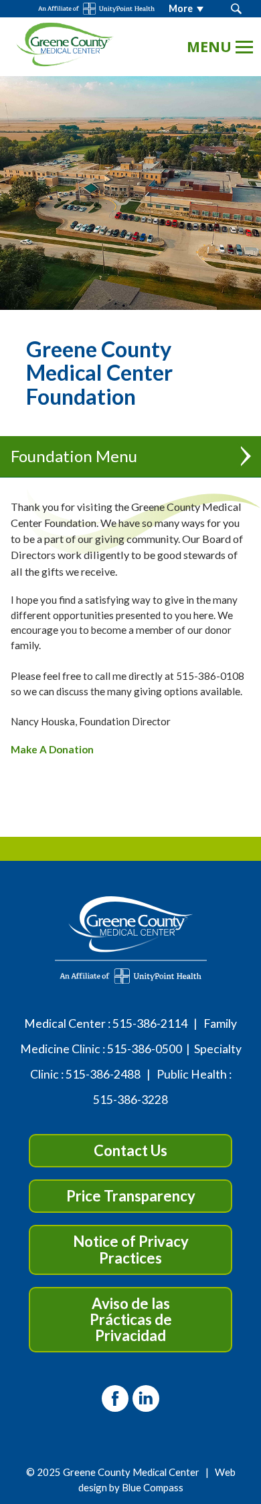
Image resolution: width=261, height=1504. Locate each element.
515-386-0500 (144, 1049)
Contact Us (130, 1150)
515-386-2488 (103, 1074)
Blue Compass (152, 1487)
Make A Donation (52, 749)
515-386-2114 (149, 1023)
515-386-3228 (130, 1100)
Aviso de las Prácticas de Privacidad (131, 1319)
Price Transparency (130, 1196)
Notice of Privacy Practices (131, 1249)
